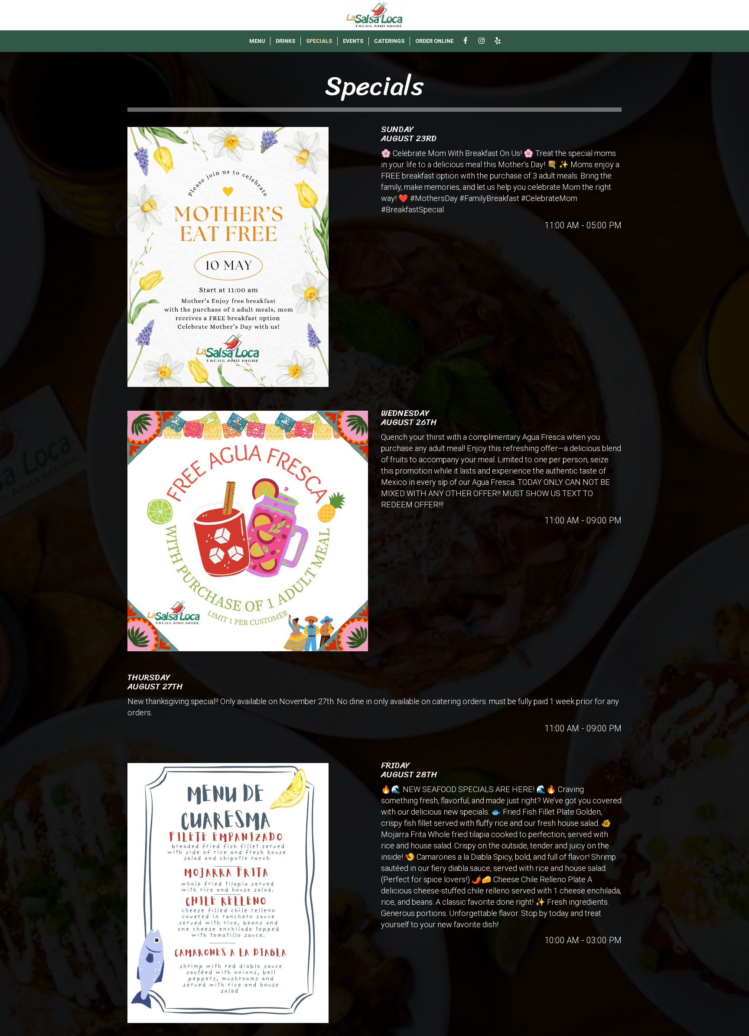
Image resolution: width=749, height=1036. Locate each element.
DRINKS (285, 41)
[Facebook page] (465, 41)
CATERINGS (389, 41)
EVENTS (353, 41)
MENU (257, 41)
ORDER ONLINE (434, 41)
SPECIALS (319, 41)
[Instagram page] (481, 41)
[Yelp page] (498, 41)
